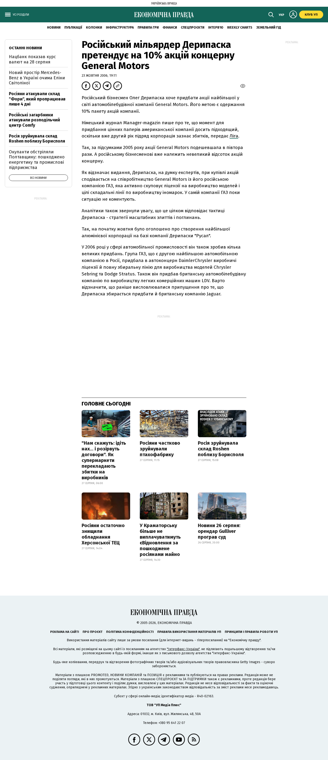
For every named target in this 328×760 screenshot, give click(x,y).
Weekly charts (239, 27)
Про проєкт (93, 632)
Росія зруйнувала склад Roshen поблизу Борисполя (221, 448)
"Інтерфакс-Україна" (183, 649)
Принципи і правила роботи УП (251, 632)
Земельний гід (268, 27)
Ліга (234, 136)
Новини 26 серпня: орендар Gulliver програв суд (219, 531)
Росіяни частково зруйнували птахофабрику (160, 448)
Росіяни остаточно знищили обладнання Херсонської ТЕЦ (103, 534)
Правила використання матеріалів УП (189, 632)
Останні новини (25, 48)
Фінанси (170, 27)
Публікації (73, 27)
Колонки (94, 27)
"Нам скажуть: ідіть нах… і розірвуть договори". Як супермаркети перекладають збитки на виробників (104, 460)
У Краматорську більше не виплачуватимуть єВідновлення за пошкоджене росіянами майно (160, 540)
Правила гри (148, 27)
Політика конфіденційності (130, 632)
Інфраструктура (120, 27)
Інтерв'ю (215, 27)
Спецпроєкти (192, 27)
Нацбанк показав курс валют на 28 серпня (32, 59)
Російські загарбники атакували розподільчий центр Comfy (34, 120)
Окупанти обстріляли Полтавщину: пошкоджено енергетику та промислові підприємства (37, 159)
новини (54, 27)
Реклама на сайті (64, 632)
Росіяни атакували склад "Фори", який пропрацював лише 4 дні (37, 99)
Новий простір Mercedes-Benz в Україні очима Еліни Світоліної (37, 78)
